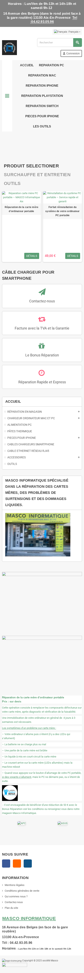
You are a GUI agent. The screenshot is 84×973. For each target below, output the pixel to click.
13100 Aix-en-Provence (20, 937)
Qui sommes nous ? (16, 896)
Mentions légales (14, 885)
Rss (17, 863)
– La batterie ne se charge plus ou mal (24, 744)
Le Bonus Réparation (42, 355)
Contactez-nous (42, 301)
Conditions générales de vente (22, 890)
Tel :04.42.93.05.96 (53, 19)
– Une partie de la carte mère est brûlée (24, 750)
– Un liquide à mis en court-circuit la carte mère (29, 756)
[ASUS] (62, 823)
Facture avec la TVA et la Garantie (42, 328)
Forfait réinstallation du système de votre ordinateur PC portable (62, 211)
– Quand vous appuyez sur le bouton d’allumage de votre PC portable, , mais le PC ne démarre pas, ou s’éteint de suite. (41, 777)
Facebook (6, 863)
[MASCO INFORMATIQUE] (9, 47)
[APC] (22, 823)
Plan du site (11, 907)
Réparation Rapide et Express (42, 382)
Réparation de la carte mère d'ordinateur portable (21, 209)
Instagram (28, 863)
